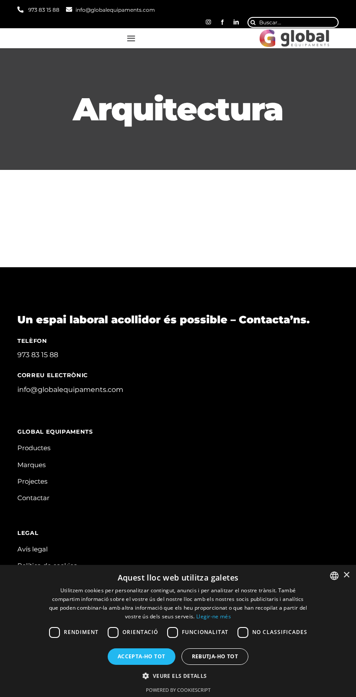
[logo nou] (294, 33)
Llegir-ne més (213, 616)
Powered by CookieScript (178, 690)
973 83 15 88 (43, 10)
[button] (178, 675)
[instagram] (208, 22)
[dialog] (178, 631)
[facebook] (222, 22)
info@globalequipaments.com (115, 10)
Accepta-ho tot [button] (141, 656)
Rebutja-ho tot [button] (215, 656)
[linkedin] (236, 22)
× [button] (346, 575)
